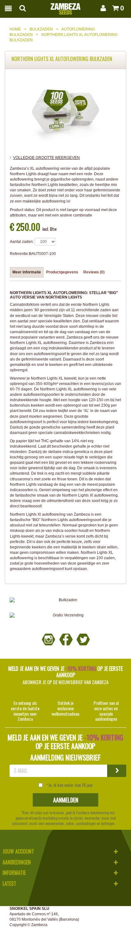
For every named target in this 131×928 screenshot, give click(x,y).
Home (15, 29)
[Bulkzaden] (65, 600)
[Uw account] (102, 8)
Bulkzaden (41, 29)
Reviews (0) (94, 272)
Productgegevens (62, 272)
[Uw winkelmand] (113, 8)
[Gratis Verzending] (65, 615)
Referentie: (19, 253)
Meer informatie (26, 272)
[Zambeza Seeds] (65, 7)
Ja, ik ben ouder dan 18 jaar (70, 785)
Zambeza (39, 925)
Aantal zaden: (22, 241)
